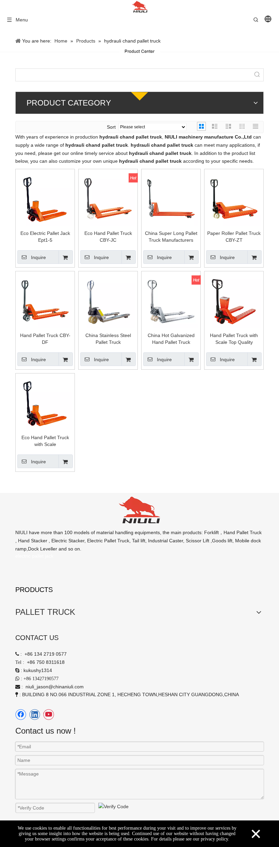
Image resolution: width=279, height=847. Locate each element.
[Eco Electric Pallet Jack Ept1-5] (45, 198)
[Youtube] (48, 714)
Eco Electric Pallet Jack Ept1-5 (45, 236)
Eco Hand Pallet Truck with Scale (45, 441)
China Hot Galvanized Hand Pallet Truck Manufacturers (171, 339)
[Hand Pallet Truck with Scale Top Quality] (234, 300)
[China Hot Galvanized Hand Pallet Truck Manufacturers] (171, 300)
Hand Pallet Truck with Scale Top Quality (234, 339)
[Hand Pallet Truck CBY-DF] (45, 300)
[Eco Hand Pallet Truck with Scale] (45, 402)
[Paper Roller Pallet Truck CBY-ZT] (234, 198)
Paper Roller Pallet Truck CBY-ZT (234, 236)
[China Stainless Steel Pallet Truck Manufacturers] (108, 300)
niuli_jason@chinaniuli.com (55, 686)
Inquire (38, 257)
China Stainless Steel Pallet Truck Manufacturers (108, 339)
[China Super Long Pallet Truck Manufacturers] (171, 198)
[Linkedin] (34, 714)
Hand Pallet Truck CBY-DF (45, 339)
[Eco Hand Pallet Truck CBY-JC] (108, 198)
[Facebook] (20, 714)
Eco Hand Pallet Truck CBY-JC (108, 236)
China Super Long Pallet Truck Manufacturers (171, 236)
